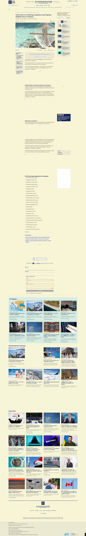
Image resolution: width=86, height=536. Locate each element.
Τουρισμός (18, 12)
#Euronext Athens (27, 7)
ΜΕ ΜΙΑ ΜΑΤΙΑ (60, 152)
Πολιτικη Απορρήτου (38, 293)
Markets (37, 5)
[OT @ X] (74, 1)
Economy (45, 5)
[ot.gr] (43, 3)
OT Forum (69, 1)
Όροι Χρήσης (32, 293)
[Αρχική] (12, 2)
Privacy (41, 510)
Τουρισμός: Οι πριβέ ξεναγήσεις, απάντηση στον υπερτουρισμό (37, 238)
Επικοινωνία (32, 510)
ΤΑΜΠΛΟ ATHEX (60, 154)
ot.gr (16, 12)
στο (37, 263)
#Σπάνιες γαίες (33, 7)
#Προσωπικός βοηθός (57, 7)
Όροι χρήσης (37, 510)
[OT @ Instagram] (75, 1)
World (49, 5)
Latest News (12, 411)
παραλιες (26, 267)
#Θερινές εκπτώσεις (43, 7)
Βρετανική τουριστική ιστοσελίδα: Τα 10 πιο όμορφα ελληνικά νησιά (38, 237)
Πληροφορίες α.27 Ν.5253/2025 (51, 510)
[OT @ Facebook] (72, 1)
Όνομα (27, 278)
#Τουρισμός (38, 7)
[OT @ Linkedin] (45, 513)
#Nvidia (49, 7)
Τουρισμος (17, 21)
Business (41, 5)
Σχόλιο (27, 282)
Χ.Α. (9, 9)
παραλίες (40, 59)
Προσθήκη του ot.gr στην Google (40, 56)
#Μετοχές (52, 7)
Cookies (44, 510)
